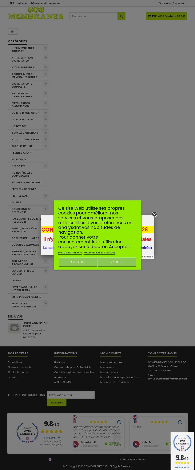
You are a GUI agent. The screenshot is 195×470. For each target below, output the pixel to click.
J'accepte (117, 261)
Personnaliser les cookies (99, 252)
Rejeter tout (78, 261)
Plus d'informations (70, 252)
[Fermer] (154, 214)
